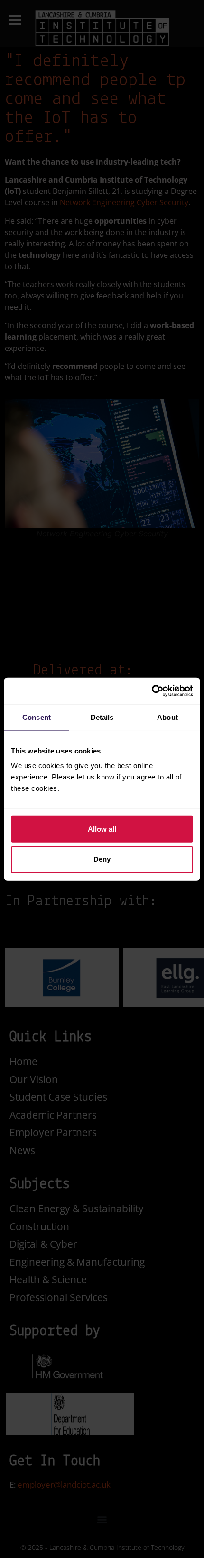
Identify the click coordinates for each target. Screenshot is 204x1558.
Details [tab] (102, 717)
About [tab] (167, 717)
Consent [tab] (36, 717)
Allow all (102, 829)
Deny (102, 859)
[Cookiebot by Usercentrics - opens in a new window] (151, 691)
